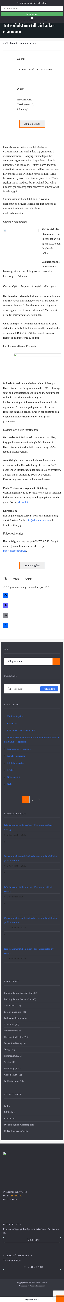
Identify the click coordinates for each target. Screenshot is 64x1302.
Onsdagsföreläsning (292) (16, 1037)
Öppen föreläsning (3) (14, 1043)
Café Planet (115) (12, 1005)
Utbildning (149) (12, 1068)
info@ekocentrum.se (37, 520)
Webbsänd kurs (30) (14, 1081)
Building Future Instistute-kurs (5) (20, 993)
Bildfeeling (9, 1112)
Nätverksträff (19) (12, 1030)
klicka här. (24, 502)
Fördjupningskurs (15, 716)
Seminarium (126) (13, 1055)
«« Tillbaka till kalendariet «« (19, 43)
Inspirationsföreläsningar (19, 748)
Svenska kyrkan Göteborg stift (19, 1124)
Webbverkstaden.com (37, 1286)
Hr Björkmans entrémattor (16, 1131)
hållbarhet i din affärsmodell (21, 730)
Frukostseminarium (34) (15, 1018)
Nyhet (10, 784)
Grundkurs (12, 723)
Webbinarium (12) (13, 1074)
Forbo (7, 1106)
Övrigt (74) (9, 1049)
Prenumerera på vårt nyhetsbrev (32, 3)
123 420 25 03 (16, 1196)
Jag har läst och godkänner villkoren (32, 20)
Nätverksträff (13, 777)
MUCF (10, 770)
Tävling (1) (9, 1062)
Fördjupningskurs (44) (15, 1011)
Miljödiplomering (15, 763)
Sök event (49, 689)
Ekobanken (9, 1118)
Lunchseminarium (16, 755)
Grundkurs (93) (11, 1024)
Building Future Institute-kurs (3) (20, 999)
